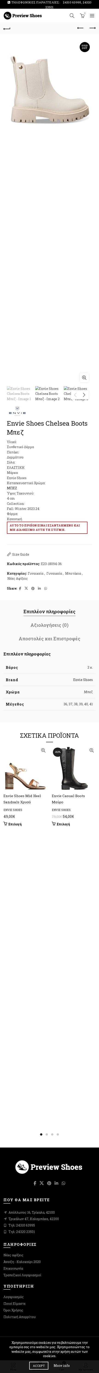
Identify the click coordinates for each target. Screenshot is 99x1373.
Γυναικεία (35, 573)
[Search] (72, 15)
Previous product (80, 28)
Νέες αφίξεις (13, 1255)
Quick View (43, 750)
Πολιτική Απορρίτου (19, 1317)
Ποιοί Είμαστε (14, 1303)
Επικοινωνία (13, 1268)
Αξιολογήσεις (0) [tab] (49, 625)
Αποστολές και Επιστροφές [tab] (49, 638)
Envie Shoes (83, 680)
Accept (39, 1365)
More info (62, 1365)
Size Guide (20, 554)
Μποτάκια (73, 573)
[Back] (7, 28)
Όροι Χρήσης (13, 1310)
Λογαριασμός (13, 1297)
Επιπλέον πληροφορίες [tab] (49, 611)
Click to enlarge (84, 377)
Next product (92, 28)
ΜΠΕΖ (12, 488)
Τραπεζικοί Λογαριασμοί (22, 1275)
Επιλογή (15, 824)
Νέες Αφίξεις (17, 578)
